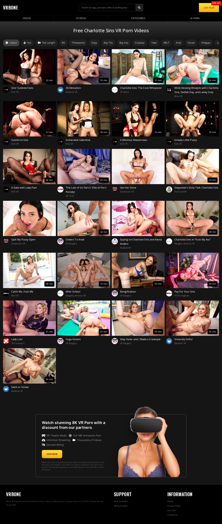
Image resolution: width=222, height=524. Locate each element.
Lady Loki (17, 339)
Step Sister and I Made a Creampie (140, 339)
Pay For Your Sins (184, 291)
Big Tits (108, 42)
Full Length (48, 42)
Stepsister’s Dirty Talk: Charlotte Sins (196, 187)
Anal (178, 42)
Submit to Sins (19, 140)
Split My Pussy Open (23, 239)
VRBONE (10, 7)
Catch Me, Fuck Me (22, 291)
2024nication (73, 88)
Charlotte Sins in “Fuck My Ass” (192, 239)
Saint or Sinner (20, 387)
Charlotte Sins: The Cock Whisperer (141, 88)
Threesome (78, 42)
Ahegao (205, 42)
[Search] (139, 7)
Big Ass (123, 42)
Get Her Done (128, 187)
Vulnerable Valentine (78, 140)
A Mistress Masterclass (133, 140)
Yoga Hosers (73, 339)
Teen (154, 42)
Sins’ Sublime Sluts (22, 88)
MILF (166, 42)
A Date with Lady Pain (24, 187)
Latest (13, 42)
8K (63, 42)
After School (73, 291)
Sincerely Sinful (183, 339)
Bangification (128, 291)
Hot (29, 42)
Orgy (94, 42)
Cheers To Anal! (75, 239)
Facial (191, 42)
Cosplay (140, 42)
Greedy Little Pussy (185, 140)
